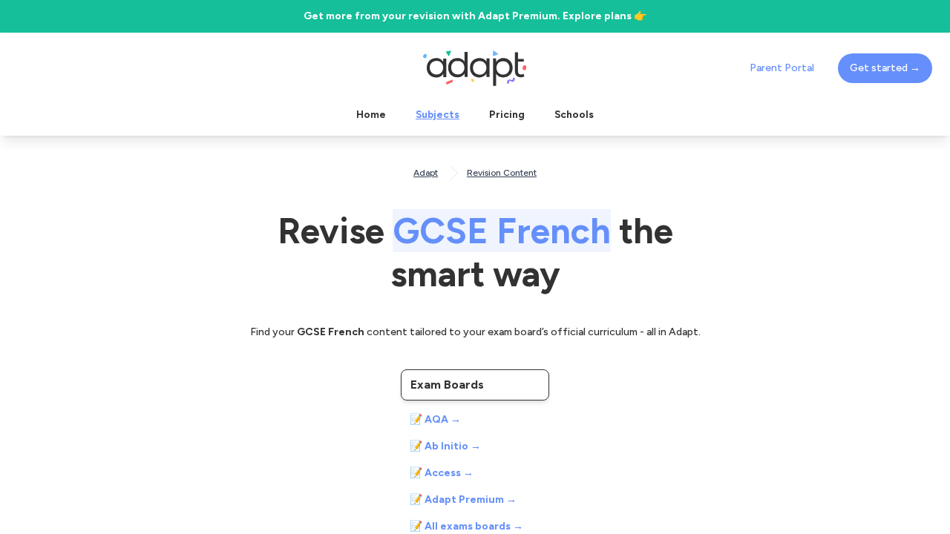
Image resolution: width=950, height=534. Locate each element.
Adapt (425, 173)
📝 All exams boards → (466, 526)
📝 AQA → (435, 419)
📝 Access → (442, 473)
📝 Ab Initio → (445, 446)
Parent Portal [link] (782, 68)
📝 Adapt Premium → (463, 499)
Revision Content (502, 173)
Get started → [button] (885, 68)
